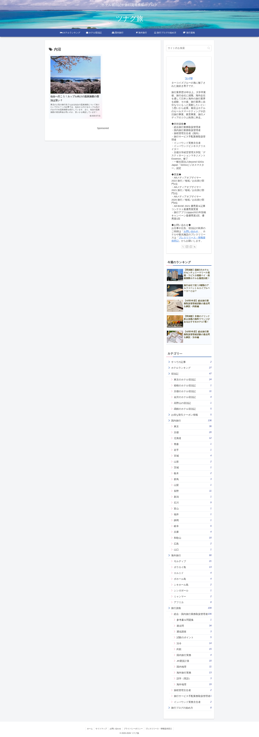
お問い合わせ (191, 231)
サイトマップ (101, 729)
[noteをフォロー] (190, 246)
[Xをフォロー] (183, 246)
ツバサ (189, 78)
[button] (208, 48)
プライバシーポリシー (133, 729)
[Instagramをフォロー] (187, 246)
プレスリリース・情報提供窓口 (159, 729)
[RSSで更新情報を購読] (194, 246)
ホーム (90, 729)
